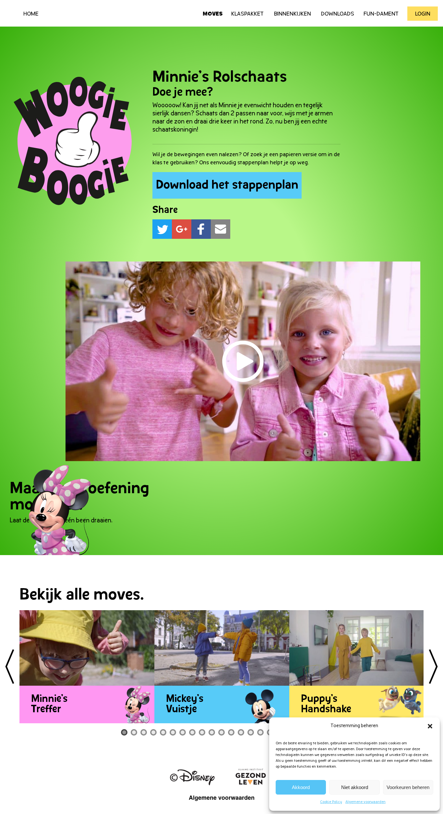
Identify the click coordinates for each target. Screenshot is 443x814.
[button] (430, 726)
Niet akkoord (354, 787)
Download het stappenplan (227, 185)
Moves (213, 14)
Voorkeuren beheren (408, 787)
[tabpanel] (86, 666)
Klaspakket (247, 14)
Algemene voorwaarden (365, 802)
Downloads (337, 14)
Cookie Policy (331, 802)
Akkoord (301, 787)
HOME (31, 14)
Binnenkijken (292, 14)
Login (422, 14)
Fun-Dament (381, 14)
